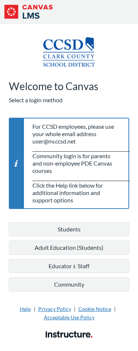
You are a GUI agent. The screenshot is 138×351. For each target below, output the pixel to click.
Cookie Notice (94, 309)
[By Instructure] (69, 333)
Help (25, 309)
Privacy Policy (54, 309)
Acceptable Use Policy (69, 317)
